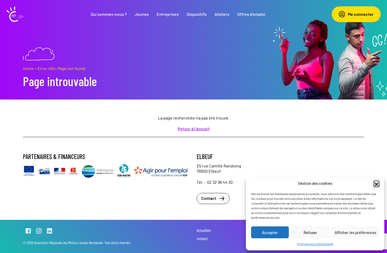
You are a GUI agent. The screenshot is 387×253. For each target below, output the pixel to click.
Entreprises (168, 14)
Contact (208, 198)
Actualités (204, 230)
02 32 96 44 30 (220, 182)
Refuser (310, 232)
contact (202, 238)
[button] (376, 183)
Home (28, 68)
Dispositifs (197, 14)
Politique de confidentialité (315, 244)
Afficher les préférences (355, 232)
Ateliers (222, 14)
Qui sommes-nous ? (109, 14)
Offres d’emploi (251, 14)
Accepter (270, 232)
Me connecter (361, 14)
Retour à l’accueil (193, 128)
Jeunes (142, 14)
